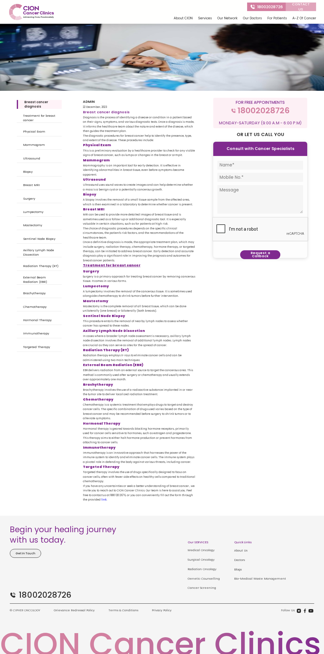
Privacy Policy (161, 610)
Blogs (238, 569)
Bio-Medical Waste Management (260, 578)
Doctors (239, 560)
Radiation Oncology (202, 569)
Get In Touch (25, 553)
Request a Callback (260, 255)
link (104, 499)
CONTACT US (301, 7)
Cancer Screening (202, 588)
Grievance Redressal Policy (74, 610)
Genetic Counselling (204, 578)
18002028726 (270, 6)
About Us (240, 550)
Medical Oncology (201, 550)
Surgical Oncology (201, 559)
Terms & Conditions (123, 610)
